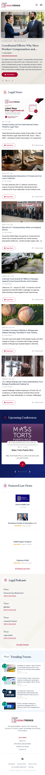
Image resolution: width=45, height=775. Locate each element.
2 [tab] (7, 80)
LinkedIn (22, 759)
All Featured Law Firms (22, 568)
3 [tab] (9, 80)
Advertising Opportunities (22, 743)
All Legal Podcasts (22, 644)
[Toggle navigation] (41, 5)
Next (12, 81)
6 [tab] (26, 471)
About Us (22, 741)
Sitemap (30, 767)
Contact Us (22, 749)
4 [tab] (23, 471)
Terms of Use (32, 764)
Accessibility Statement (19, 767)
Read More (11, 74)
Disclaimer (11, 764)
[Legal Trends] (11, 5)
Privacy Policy (21, 764)
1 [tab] (6, 80)
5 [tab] (25, 471)
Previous (3, 81)
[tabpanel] (22, 45)
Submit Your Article (22, 746)
